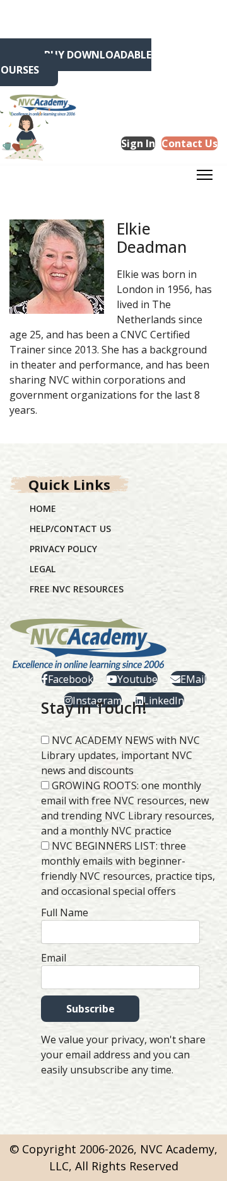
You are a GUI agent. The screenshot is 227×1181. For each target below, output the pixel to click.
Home (43, 508)
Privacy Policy (63, 549)
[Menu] (204, 178)
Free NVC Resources (77, 589)
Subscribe (90, 1009)
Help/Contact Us (70, 529)
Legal (42, 569)
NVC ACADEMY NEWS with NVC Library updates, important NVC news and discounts (120, 755)
